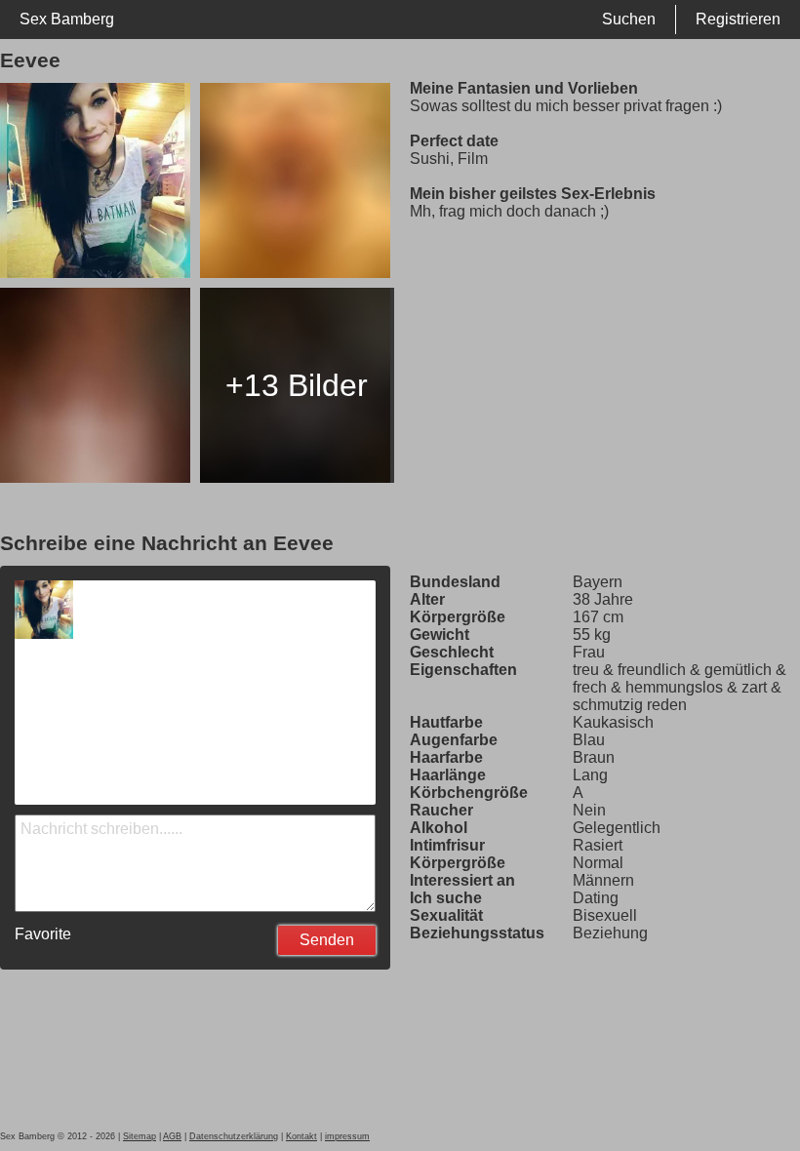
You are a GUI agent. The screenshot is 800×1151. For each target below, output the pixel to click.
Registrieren (738, 19)
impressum (347, 1136)
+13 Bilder (296, 385)
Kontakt (301, 1136)
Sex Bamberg (67, 19)
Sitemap (139, 1136)
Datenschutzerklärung (233, 1136)
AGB (172, 1136)
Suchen (629, 19)
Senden (327, 940)
